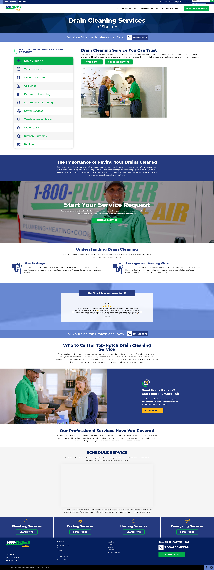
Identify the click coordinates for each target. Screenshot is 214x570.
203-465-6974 (61, 560)
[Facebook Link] (206, 567)
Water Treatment (35, 77)
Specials (178, 8)
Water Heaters (33, 69)
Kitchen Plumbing (35, 135)
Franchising (112, 549)
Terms (148, 512)
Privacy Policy (141, 512)
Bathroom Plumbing (37, 94)
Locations (111, 542)
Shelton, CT (173, 2)
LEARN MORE (27, 532)
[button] (141, 312)
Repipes (29, 144)
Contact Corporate (114, 552)
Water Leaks (32, 127)
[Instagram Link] (211, 567)
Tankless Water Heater (38, 119)
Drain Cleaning (33, 60)
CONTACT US (172, 554)
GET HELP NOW (152, 410)
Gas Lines (30, 85)
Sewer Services (33, 110)
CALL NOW (91, 62)
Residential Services (126, 8)
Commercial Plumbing (38, 102)
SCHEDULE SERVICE (196, 8)
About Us (111, 544)
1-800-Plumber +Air (164, 394)
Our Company (166, 8)
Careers (110, 547)
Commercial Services (148, 8)
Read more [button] (107, 316)
